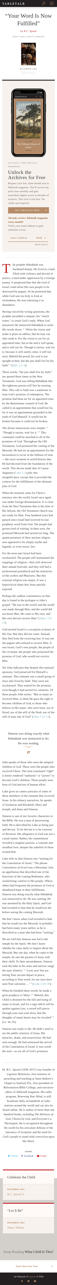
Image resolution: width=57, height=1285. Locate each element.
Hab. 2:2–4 (18, 365)
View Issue (28, 72)
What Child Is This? (39, 1252)
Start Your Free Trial (27, 1266)
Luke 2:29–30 (42, 983)
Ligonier (32, 1276)
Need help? (41, 245)
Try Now (27, 210)
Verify (39, 237)
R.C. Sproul (30, 31)
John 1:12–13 (41, 716)
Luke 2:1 (20, 472)
